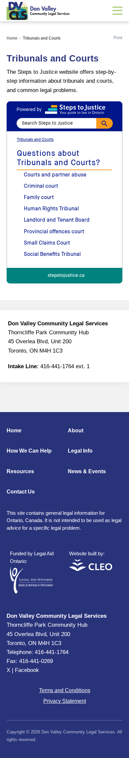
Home (12, 38)
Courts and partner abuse (55, 175)
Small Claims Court (47, 243)
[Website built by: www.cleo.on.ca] (90, 569)
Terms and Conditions (64, 690)
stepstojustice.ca (66, 275)
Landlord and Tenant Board (57, 220)
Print (117, 37)
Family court (39, 197)
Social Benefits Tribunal (52, 254)
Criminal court (41, 186)
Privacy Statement (64, 701)
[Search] (104, 123)
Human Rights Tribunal (51, 209)
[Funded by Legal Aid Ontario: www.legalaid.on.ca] (31, 592)
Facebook (27, 670)
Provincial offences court (54, 232)
